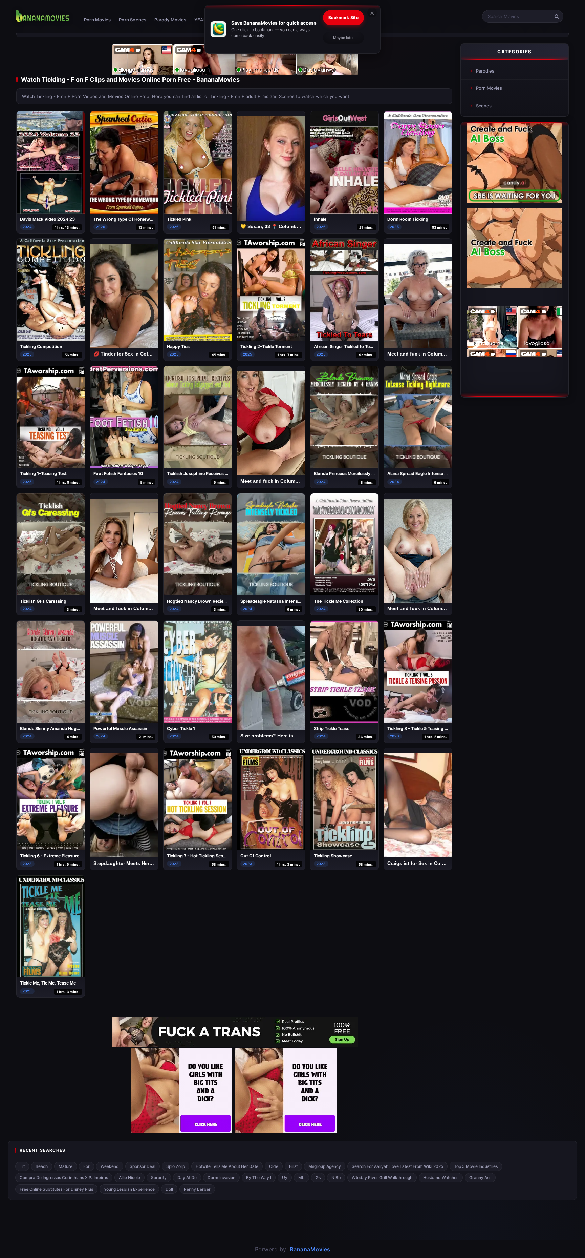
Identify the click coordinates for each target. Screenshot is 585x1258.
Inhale (320, 219)
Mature (65, 1166)
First (293, 1166)
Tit (22, 1166)
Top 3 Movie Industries (476, 1166)
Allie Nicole (129, 1177)
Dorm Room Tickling (407, 219)
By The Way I (258, 1177)
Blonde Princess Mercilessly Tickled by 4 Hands (362, 473)
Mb (301, 1177)
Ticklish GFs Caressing (43, 601)
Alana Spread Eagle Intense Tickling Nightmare (434, 473)
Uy (284, 1177)
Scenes (484, 105)
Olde (273, 1166)
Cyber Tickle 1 (181, 728)
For (86, 1166)
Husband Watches (440, 1177)
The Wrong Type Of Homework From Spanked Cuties (147, 219)
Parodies (485, 71)
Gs (318, 1177)
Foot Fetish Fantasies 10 (118, 473)
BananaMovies (310, 1249)
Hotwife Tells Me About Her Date (227, 1166)
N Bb (336, 1177)
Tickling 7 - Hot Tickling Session (199, 855)
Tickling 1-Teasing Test (43, 473)
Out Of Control (255, 855)
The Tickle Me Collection (338, 601)
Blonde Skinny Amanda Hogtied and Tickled (64, 728)
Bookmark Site (343, 17)
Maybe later (343, 37)
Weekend (110, 1166)
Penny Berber (197, 1189)
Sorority (159, 1177)
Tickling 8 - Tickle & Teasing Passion (424, 728)
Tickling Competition (41, 346)
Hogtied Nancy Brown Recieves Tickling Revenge (216, 601)
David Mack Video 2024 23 (47, 219)
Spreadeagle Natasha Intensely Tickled (279, 601)
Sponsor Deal (142, 1166)
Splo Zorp (175, 1166)
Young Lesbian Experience (129, 1189)
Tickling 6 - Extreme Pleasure (49, 855)
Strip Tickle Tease (331, 728)
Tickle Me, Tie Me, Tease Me (48, 983)
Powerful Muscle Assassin (120, 728)
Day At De (187, 1177)
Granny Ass (480, 1177)
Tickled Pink (179, 219)
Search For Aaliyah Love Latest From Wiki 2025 (397, 1166)
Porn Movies (97, 19)
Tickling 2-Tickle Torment (266, 346)
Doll (169, 1189)
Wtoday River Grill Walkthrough (382, 1177)
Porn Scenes (132, 19)
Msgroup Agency (324, 1166)
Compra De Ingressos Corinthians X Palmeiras (64, 1177)
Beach (42, 1166)
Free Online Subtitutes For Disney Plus (56, 1189)
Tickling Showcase (333, 855)
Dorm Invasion (221, 1177)
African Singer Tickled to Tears (345, 346)
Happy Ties (178, 346)
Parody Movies (170, 19)
